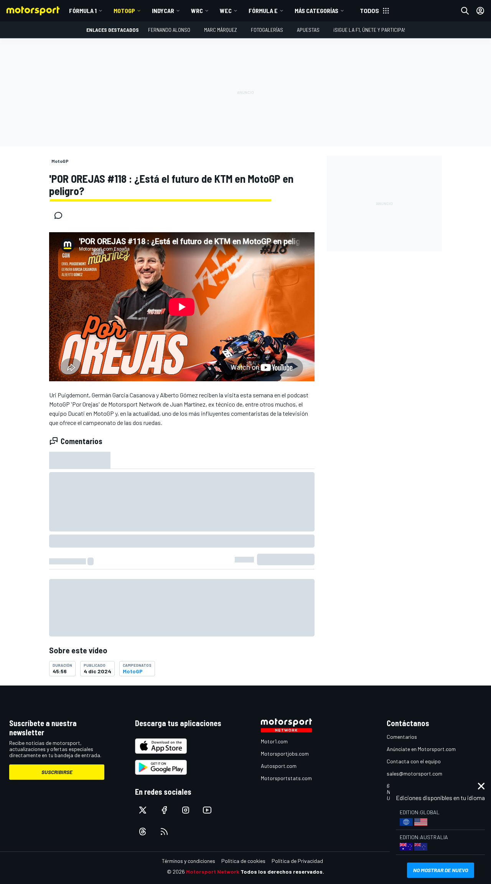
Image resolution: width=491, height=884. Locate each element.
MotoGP (124, 10)
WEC (226, 10)
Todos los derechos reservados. (282, 871)
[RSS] (164, 831)
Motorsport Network (212, 871)
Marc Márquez (220, 29)
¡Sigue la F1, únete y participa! (369, 29)
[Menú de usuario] (480, 10)
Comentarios (402, 736)
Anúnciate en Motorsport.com (421, 749)
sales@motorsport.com (414, 773)
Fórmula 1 (83, 10)
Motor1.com (274, 741)
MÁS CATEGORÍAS (316, 10)
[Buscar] (465, 10)
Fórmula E (263, 10)
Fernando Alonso (169, 29)
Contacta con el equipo (414, 761)
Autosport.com (279, 766)
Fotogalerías (267, 29)
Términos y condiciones (188, 861)
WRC (197, 10)
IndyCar (163, 10)
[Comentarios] (60, 215)
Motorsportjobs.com (285, 753)
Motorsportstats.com (286, 778)
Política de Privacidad (297, 861)
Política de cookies (243, 861)
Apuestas (308, 29)
